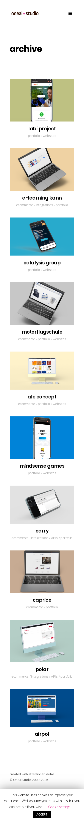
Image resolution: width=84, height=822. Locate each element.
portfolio (34, 135)
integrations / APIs (44, 538)
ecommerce (24, 205)
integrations (44, 205)
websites (49, 135)
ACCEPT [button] (41, 814)
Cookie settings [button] (59, 806)
